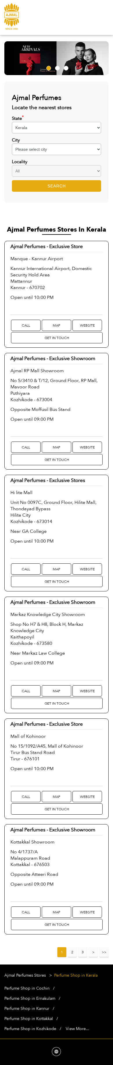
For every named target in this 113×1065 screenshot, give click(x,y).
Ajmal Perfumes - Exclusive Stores (47, 480)
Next (93, 952)
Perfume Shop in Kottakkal (28, 1018)
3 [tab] (65, 67)
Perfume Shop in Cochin (27, 988)
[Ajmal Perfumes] (11, 17)
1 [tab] (47, 67)
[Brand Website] (56, 1052)
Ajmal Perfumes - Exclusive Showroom (52, 358)
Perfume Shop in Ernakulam (29, 998)
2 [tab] (56, 67)
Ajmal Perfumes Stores (25, 975)
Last (104, 952)
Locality (19, 162)
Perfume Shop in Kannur (26, 1008)
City (16, 140)
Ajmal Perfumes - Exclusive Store (46, 246)
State (18, 118)
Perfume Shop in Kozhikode (30, 1029)
